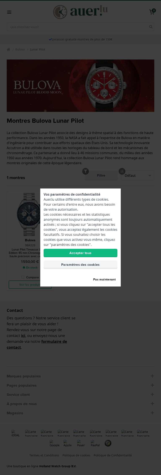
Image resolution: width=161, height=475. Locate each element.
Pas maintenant (104, 279)
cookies (102, 199)
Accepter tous (80, 252)
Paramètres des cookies (80, 264)
